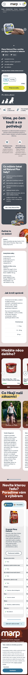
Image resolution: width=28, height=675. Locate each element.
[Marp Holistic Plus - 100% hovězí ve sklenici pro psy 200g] (11, 368)
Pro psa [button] (9, 504)
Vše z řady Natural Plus (12, 207)
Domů (2, 9)
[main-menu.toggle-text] (4, 4)
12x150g (12, 79)
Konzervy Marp (22, 9)
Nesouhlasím (6, 666)
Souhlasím (13, 670)
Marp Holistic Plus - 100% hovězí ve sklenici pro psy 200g (11, 379)
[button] (25, 29)
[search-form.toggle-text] (20, 4)
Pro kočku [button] (20, 504)
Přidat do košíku (14, 88)
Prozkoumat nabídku (13, 553)
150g (5, 79)
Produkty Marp (9, 9)
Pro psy (16, 9)
